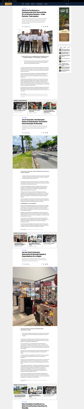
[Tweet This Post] (44, 26)
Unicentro (22, 381)
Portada (38, 229)
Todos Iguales (23, 96)
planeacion (35, 229)
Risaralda (41, 229)
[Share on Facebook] (42, 26)
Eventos (45, 3)
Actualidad (27, 3)
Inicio (23, 3)
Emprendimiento (28, 380)
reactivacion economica (39, 380)
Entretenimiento (39, 3)
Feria (32, 380)
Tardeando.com (27, 26)
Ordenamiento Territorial (30, 229)
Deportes (32, 3)
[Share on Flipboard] (45, 26)
